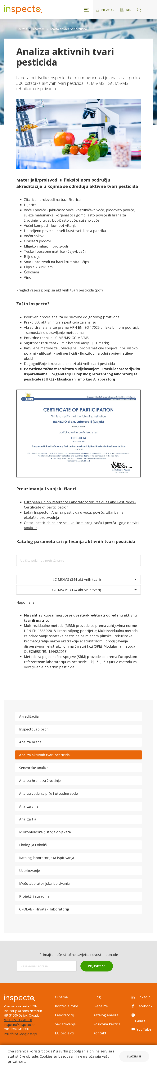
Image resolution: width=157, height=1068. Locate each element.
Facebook (144, 1006)
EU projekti (64, 1033)
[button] (78, 579)
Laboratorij (64, 1015)
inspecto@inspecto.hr (19, 1025)
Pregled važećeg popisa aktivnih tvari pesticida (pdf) (59, 290)
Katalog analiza (105, 1015)
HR (148, 10)
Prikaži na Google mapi (20, 1034)
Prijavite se (96, 966)
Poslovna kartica (106, 1024)
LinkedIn (143, 997)
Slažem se (134, 1056)
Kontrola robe (66, 1006)
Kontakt (99, 1033)
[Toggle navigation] (86, 10)
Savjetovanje (65, 1024)
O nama (61, 997)
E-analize (100, 1006)
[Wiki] (139, 9)
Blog (97, 997)
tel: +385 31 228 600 (18, 1020)
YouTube (144, 1029)
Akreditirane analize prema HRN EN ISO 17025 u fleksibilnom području (82, 327)
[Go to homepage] (23, 9)
